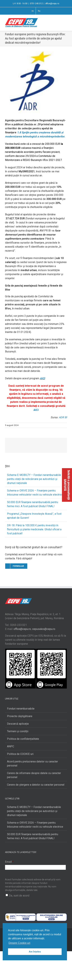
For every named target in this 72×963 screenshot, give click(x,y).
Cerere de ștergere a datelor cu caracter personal (35, 784)
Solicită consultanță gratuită (67, 485)
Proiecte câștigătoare (19, 716)
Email (9, 861)
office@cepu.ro (52, 3)
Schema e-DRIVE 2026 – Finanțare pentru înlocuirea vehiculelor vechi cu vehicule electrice (35, 824)
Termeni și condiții (17, 731)
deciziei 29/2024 (25, 156)
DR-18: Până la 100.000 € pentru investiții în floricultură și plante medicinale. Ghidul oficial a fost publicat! (34, 529)
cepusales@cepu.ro (43, 629)
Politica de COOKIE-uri (20, 754)
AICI (42, 378)
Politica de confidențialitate (23, 738)
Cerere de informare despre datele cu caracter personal (34, 775)
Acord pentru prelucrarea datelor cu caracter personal (32, 763)
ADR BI (63, 417)
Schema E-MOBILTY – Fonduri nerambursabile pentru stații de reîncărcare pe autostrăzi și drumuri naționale (34, 479)
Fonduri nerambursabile (20, 708)
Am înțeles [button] (35, 951)
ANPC (10, 746)
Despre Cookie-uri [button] (19, 942)
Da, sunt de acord (19, 895)
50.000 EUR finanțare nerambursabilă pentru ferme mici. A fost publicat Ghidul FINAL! (32, 836)
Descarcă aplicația (18, 723)
